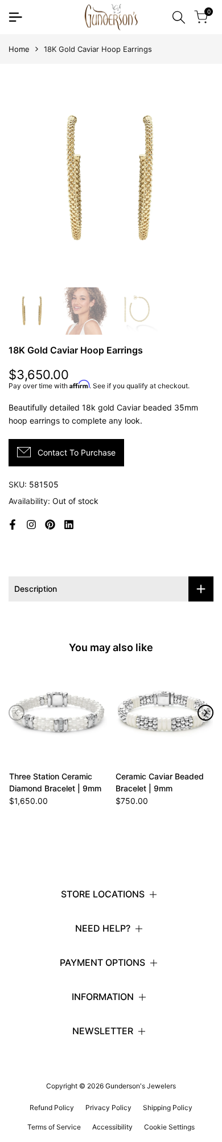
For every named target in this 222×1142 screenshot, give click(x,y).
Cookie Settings (169, 1127)
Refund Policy (52, 1107)
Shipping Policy (167, 1107)
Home (19, 49)
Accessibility (112, 1127)
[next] (205, 713)
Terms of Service (54, 1127)
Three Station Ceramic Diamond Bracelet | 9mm (55, 782)
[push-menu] (15, 17)
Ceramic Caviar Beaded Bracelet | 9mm (160, 782)
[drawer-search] (178, 17)
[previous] (16, 713)
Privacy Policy (108, 1107)
